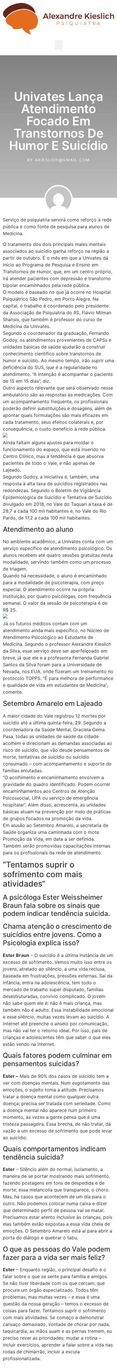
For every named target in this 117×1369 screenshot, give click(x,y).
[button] (58, 45)
